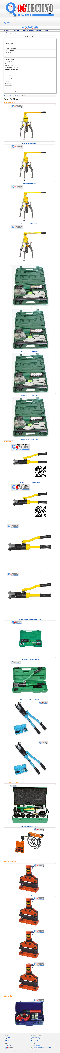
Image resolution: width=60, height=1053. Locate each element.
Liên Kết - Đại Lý (8, 1045)
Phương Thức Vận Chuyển (36, 1038)
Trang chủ (6, 95)
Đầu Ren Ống (9, 52)
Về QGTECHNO (8, 1040)
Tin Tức (6, 1038)
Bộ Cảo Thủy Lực (10, 43)
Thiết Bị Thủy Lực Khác (11, 48)
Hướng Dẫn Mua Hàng (35, 1037)
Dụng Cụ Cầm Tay (14, 95)
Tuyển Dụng (7, 1037)
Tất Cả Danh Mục (29, 36)
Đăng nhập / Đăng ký (11, 32)
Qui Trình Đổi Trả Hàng (35, 1040)
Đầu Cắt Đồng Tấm (10, 50)
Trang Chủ (8, 30)
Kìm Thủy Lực (9, 46)
